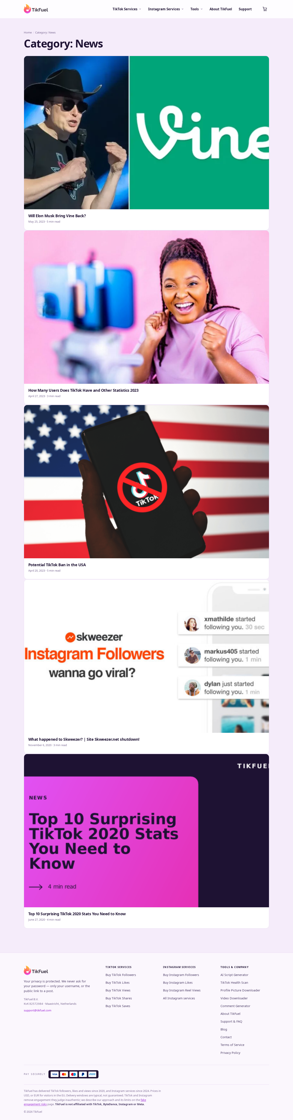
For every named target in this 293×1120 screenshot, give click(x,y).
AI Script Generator (234, 975)
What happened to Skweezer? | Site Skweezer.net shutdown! (83, 739)
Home (28, 32)
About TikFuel (221, 9)
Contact (226, 1037)
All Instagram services (179, 998)
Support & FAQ (231, 1021)
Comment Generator (235, 1006)
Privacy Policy (230, 1053)
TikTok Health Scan (234, 982)
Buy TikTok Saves (118, 1006)
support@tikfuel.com (37, 1010)
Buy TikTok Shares (119, 998)
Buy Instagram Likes (178, 982)
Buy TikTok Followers (121, 975)
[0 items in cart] (264, 9)
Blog (224, 1029)
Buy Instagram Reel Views (182, 990)
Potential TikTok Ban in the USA (57, 564)
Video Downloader (234, 998)
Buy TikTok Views (118, 990)
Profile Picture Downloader (240, 990)
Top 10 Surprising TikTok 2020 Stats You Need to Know (77, 913)
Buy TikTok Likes (118, 982)
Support (245, 9)
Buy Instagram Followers (181, 975)
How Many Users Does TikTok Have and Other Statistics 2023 (83, 390)
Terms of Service (232, 1045)
